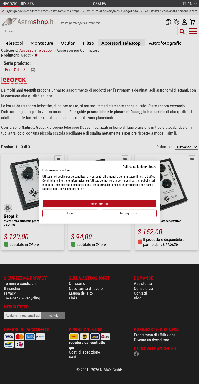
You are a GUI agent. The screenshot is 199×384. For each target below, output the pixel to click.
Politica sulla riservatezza (140, 166)
